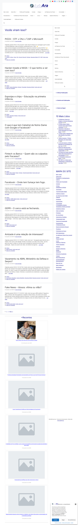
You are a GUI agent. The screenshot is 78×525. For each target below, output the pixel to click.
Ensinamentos (7, 15)
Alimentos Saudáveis (61, 254)
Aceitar (55, 519)
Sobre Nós (13, 12)
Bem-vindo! (6, 12)
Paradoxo (58, 229)
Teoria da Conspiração (61, 221)
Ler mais (47, 52)
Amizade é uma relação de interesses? (24, 234)
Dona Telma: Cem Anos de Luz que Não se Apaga (26, 340)
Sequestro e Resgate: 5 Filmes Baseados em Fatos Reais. (65, 130)
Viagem (63, 15)
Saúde (57, 250)
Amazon (8, 57)
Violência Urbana (60, 193)
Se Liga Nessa (59, 215)
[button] (75, 504)
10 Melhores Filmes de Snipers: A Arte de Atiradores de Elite (65, 121)
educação (12, 115)
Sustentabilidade (7, 19)
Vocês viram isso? (38, 87)
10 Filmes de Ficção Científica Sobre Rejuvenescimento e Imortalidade (65, 154)
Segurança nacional (36, 277)
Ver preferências (72, 519)
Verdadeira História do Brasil (63, 206)
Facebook (8, 198)
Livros (38, 15)
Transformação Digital (27, 172)
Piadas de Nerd (60, 239)
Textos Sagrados (60, 244)
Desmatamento (60, 261)
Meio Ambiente (59, 265)
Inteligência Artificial (61, 187)
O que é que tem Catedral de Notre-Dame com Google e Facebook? (26, 126)
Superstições (59, 201)
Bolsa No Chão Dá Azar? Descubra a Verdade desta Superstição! (65, 149)
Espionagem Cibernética (11, 277)
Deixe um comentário (10, 59)
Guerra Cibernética (13, 87)
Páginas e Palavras (60, 242)
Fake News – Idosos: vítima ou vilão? (23, 287)
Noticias (45, 15)
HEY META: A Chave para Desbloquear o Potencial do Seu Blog (65, 161)
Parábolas (58, 199)
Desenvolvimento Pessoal (62, 227)
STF (39, 57)
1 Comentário (9, 117)
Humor (31, 15)
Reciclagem (59, 267)
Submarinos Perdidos (61, 217)
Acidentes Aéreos (60, 208)
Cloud (15, 57)
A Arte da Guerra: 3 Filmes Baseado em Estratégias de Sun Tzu (65, 144)
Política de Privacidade (66, 522)
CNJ (17, 57)
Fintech (17, 172)
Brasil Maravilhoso (60, 257)
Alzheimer (58, 251)
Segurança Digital (34, 57)
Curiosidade (61, 12)
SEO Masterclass (60, 233)
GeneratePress (60, 420)
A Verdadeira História (61, 205)
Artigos (39, 12)
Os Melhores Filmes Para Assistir (21, 15)
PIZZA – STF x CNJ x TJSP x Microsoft (24, 39)
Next (11, 311)
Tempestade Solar (60, 219)
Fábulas (58, 197)
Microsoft (24, 57)
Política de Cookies (58, 522)
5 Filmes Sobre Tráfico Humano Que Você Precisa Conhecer (65, 126)
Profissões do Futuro (61, 231)
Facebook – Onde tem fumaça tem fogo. (25, 182)
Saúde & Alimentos (54, 15)
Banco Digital (12, 172)
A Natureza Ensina (60, 224)
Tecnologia (58, 189)
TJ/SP (41, 57)
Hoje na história (60, 210)
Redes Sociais (16, 198)
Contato (72, 522)
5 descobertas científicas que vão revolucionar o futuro (26, 479)
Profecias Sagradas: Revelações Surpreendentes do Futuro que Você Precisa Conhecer (26, 374)
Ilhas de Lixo (59, 263)
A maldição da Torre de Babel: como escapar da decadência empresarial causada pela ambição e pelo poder (26, 444)
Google (20, 57)
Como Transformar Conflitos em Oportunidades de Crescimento (26, 409)
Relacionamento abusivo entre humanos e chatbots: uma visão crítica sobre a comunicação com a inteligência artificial (26, 515)
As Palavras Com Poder (50, 12)
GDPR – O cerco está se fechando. (22, 208)
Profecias (58, 213)
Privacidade (24, 87)
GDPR (12, 198)
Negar (63, 519)
